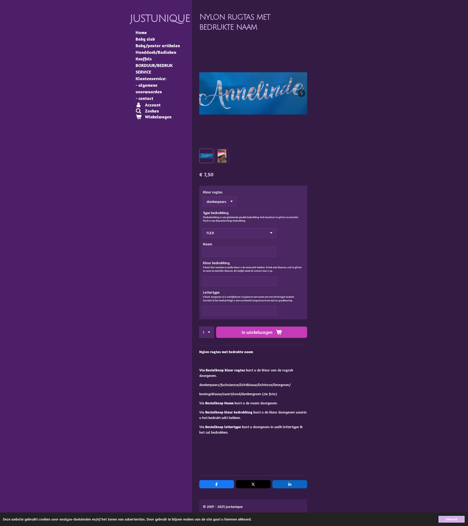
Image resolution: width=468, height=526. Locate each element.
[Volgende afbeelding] (301, 93)
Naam (207, 244)
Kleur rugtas (212, 192)
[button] (206, 156)
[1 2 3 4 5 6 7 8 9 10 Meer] (206, 332)
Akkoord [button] (451, 519)
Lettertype (211, 292)
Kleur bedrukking (216, 263)
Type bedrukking (216, 212)
